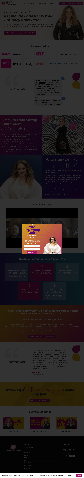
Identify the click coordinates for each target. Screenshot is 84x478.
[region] (42, 475)
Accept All (79, 475)
